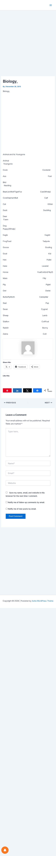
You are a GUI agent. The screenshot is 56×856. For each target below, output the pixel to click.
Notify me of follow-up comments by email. (26, 502)
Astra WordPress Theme (42, 601)
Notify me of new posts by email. (22, 509)
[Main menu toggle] (50, 5)
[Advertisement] (28, 47)
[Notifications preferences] (5, 850)
